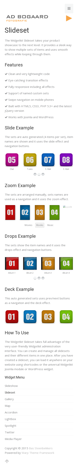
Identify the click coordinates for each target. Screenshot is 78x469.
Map (7, 406)
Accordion (11, 412)
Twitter (10, 432)
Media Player (13, 439)
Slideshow (11, 386)
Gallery (9, 399)
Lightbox (10, 419)
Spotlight (10, 425)
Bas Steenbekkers (41, 448)
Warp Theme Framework (38, 453)
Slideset (10, 392)
